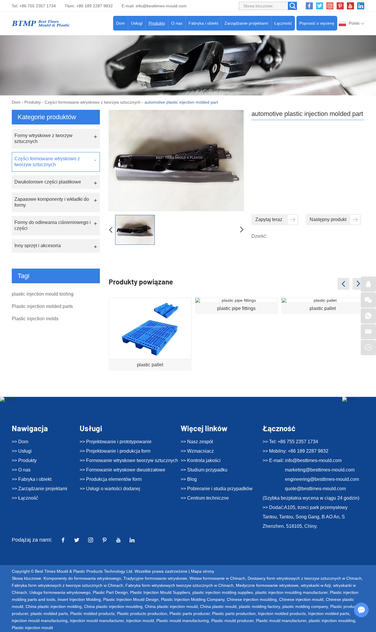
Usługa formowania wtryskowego (59, 592)
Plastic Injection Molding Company (192, 599)
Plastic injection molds (35, 318)
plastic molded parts (49, 613)
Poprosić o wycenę (316, 23)
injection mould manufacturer (97, 620)
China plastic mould (218, 606)
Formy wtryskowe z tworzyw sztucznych (43, 138)
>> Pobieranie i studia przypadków (217, 488)
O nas (176, 23)
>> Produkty (24, 460)
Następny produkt (328, 219)
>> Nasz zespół (197, 441)
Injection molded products (282, 613)
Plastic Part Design (110, 592)
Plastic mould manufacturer (281, 620)
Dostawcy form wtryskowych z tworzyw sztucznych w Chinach (305, 578)
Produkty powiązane (141, 281)
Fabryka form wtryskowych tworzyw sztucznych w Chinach (179, 585)
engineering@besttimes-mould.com (322, 479)
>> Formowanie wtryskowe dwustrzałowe (122, 469)
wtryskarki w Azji (316, 585)
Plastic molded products (92, 613)
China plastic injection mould (171, 606)
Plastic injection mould (32, 627)
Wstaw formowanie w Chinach (217, 578)
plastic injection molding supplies (222, 592)
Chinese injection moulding (252, 599)
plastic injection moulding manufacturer (291, 592)
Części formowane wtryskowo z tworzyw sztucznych (93, 102)
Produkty (157, 23)
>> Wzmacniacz (197, 451)
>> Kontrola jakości (201, 460)
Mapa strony (202, 571)
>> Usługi (22, 451)
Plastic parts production (234, 613)
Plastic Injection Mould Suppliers (160, 592)
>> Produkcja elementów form (111, 479)
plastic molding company (305, 606)
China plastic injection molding (54, 606)
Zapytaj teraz (268, 219)
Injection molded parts (328, 613)
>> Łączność (25, 498)
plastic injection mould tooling (42, 293)
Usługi (136, 23)
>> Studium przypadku (204, 469)
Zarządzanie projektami (246, 23)
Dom (120, 23)
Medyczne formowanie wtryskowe (267, 585)
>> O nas (21, 469)
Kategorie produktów (47, 117)
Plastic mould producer (232, 620)
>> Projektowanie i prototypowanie (116, 441)
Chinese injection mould (301, 599)
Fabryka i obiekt (203, 23)
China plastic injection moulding (113, 606)
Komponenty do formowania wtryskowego (82, 578)
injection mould (140, 620)
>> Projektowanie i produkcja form (115, 451)
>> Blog (189, 479)
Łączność (283, 23)
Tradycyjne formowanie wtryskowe (155, 578)
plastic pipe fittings (236, 308)
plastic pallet (150, 364)
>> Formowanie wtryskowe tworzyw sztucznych (129, 460)
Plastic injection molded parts (42, 306)
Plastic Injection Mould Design (131, 599)
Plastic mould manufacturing (182, 620)
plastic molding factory (259, 606)
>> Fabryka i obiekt (31, 479)
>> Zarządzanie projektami (39, 488)
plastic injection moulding (332, 620)
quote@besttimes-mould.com (315, 488)
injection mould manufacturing (40, 620)
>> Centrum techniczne (205, 498)
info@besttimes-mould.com (161, 6)
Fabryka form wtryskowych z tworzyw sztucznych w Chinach (67, 585)
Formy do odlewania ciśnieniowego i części (52, 225)
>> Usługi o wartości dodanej (110, 488)
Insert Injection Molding (79, 599)
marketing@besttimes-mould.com (320, 469)
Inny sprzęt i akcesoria (37, 245)
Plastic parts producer (189, 613)
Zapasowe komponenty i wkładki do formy (51, 202)
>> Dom (20, 441)
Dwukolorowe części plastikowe (47, 181)
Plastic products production (142, 613)
